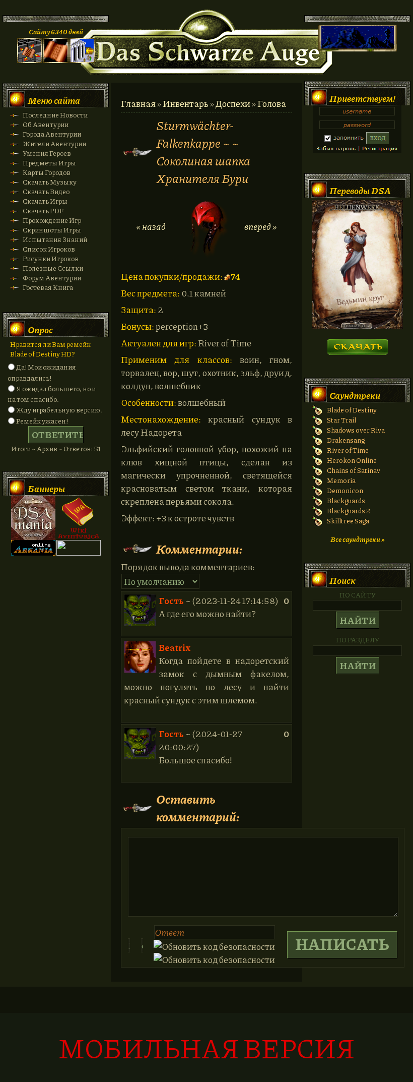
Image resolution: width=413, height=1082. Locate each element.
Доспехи (233, 103)
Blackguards (346, 500)
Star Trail (341, 420)
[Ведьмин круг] (357, 326)
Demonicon (345, 490)
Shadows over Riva (356, 430)
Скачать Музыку (50, 182)
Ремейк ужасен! (42, 421)
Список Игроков (49, 249)
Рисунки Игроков (51, 258)
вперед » (260, 226)
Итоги (21, 448)
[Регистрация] (55, 60)
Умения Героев (47, 153)
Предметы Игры (49, 162)
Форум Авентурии (52, 277)
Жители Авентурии (54, 143)
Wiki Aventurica (78, 518)
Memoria (341, 480)
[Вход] (82, 60)
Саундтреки (354, 395)
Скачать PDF (43, 210)
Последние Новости (55, 114)
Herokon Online (352, 460)
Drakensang (346, 440)
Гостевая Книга (48, 287)
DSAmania (33, 518)
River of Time (348, 450)
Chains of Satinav (353, 470)
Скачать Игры (45, 201)
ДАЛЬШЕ (357, 343)
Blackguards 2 (348, 510)
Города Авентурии (52, 134)
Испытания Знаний (55, 239)
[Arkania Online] (33, 553)
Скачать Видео (46, 191)
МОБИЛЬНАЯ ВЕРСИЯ (206, 1047)
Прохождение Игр (52, 220)
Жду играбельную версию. (59, 409)
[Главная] (29, 60)
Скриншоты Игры (52, 229)
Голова (271, 103)
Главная (138, 103)
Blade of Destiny (352, 409)
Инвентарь (186, 103)
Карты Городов (47, 172)
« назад (151, 226)
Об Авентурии (45, 124)
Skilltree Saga (348, 520)
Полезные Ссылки (53, 268)
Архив (47, 448)
